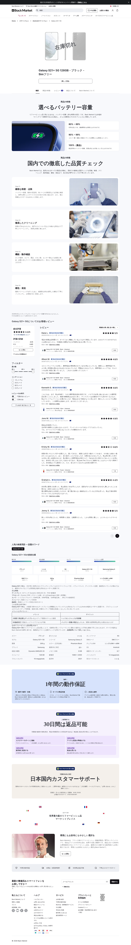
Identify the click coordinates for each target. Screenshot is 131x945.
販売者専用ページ (61, 915)
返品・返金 (37, 907)
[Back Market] (22, 10)
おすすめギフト (38, 912)
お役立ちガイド (38, 910)
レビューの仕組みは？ (21, 354)
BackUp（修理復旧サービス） (65, 904)
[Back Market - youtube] (17, 910)
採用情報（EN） (17, 907)
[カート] (117, 10)
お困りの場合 (104, 10)
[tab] (38, 90)
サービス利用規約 (83, 902)
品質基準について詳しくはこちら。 (79, 630)
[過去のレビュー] (112, 536)
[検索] (37, 10)
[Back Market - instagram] (13, 910)
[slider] (13, 371)
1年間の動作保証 (61, 902)
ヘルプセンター (38, 899)
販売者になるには (61, 912)
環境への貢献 (16, 902)
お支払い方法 (38, 923)
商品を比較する (38, 915)
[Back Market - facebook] (21, 910)
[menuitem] (33, 16)
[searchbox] (61, 10)
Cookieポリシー (83, 907)
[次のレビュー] (117, 536)
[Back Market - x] (26, 910)
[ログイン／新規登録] (113, 10)
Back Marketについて (18, 899)
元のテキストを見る (54, 344)
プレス (14, 904)
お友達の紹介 (60, 899)
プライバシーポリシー (84, 904)
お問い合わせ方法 (39, 902)
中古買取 (58, 907)
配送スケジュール (39, 904)
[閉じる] (128, 2)
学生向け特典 (60, 910)
